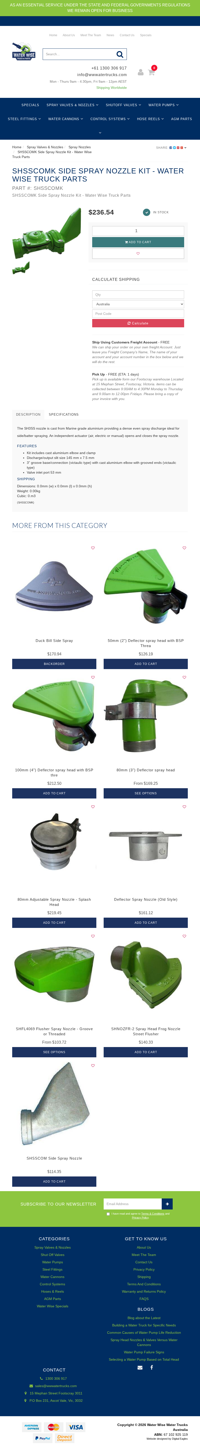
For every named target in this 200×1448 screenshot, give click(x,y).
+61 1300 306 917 (109, 68)
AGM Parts (181, 119)
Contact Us (126, 35)
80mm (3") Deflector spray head (146, 770)
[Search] (120, 54)
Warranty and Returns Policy (144, 1291)
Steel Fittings (23, 119)
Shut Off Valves (52, 1255)
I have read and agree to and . (140, 1215)
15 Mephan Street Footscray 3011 (55, 1393)
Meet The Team (90, 35)
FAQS (144, 1299)
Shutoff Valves (122, 105)
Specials (145, 35)
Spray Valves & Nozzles (71, 105)
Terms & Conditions (152, 1213)
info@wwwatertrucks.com (102, 75)
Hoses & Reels (52, 1291)
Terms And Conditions (144, 1284)
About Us (68, 35)
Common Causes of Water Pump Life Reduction (144, 1332)
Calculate (140, 323)
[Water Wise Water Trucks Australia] (23, 51)
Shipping (144, 1277)
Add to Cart (139, 242)
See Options (146, 793)
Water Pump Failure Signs (144, 1352)
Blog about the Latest (144, 1318)
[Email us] (140, 1368)
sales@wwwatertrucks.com (55, 1386)
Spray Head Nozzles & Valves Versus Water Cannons (144, 1342)
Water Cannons (64, 119)
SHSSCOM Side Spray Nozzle (54, 1158)
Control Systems (108, 119)
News (110, 35)
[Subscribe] (167, 1203)
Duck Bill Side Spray (54, 640)
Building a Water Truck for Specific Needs (144, 1325)
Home (53, 35)
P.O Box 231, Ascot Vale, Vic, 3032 (56, 1400)
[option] (46, 233)
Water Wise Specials (52, 1306)
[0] (151, 73)
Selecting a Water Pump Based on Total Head (144, 1359)
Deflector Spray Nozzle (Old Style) (146, 899)
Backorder (54, 664)
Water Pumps (162, 105)
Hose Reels (149, 119)
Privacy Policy (140, 1217)
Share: (163, 147)
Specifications (64, 414)
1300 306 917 (55, 1378)
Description (28, 414)
